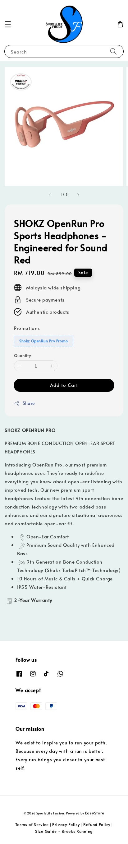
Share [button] (29, 403)
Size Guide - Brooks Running (64, 831)
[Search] (113, 51)
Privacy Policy (66, 824)
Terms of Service (32, 824)
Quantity (22, 355)
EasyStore (94, 813)
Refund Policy (96, 824)
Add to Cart (64, 385)
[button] (8, 24)
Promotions (27, 328)
